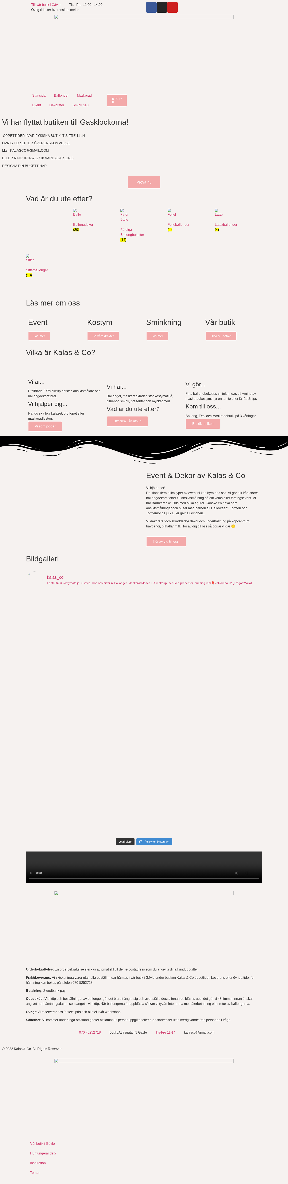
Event (36, 105)
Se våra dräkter (103, 336)
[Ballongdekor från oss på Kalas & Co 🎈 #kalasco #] (54, 791)
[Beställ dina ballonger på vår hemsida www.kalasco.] (233, 801)
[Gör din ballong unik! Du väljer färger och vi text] (174, 756)
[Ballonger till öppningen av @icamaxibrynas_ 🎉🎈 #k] (114, 794)
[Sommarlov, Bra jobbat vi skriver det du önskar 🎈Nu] (114, 666)
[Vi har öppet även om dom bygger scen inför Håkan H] (114, 616)
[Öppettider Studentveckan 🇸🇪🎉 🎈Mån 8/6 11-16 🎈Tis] (174, 664)
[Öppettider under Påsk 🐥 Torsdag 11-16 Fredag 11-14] (233, 746)
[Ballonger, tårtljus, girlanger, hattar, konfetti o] (174, 809)
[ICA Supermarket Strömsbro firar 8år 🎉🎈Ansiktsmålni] (114, 744)
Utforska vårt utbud (127, 421)
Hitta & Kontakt (221, 336)
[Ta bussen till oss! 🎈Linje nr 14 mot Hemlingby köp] (54, 653)
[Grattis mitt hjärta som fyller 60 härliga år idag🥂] (233, 706)
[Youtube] (172, 7)
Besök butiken (203, 424)
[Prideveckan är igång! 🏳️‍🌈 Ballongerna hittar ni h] (54, 611)
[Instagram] (162, 7)
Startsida (39, 95)
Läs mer (39, 336)
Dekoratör (56, 105)
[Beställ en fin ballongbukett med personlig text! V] (233, 666)
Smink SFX (81, 105)
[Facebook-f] (151, 7)
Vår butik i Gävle (42, 1143)
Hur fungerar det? (43, 1153)
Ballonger (61, 95)
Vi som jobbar (45, 426)
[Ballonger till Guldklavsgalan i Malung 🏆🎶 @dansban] (174, 606)
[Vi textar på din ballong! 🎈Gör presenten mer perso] (114, 711)
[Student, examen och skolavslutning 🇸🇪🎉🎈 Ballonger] (54, 706)
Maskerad (84, 95)
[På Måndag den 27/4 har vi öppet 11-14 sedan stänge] (54, 741)
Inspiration (38, 1163)
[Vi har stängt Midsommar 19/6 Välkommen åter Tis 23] (233, 600)
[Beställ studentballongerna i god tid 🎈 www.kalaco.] (174, 709)
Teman (35, 1173)
